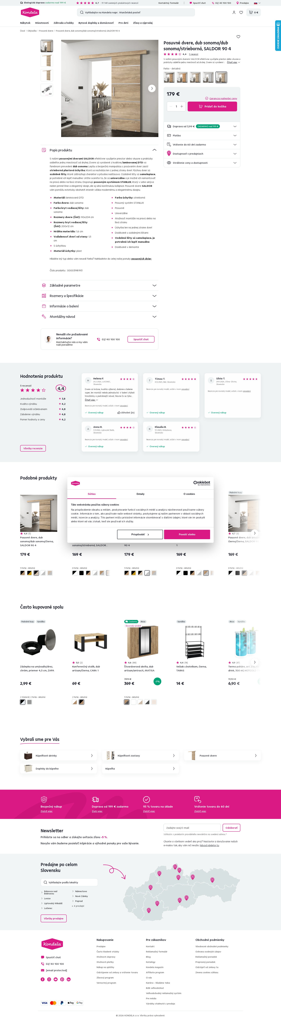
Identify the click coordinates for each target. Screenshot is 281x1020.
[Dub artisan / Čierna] (169, 77)
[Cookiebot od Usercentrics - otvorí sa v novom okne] (196, 483)
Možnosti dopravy (106, 956)
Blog (148, 956)
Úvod (22, 30)
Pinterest (62, 979)
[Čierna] (29, 702)
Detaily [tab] (141, 494)
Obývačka (32, 30)
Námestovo (81, 891)
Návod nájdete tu (209, 845)
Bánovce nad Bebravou (50, 892)
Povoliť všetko (187, 534)
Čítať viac (90, 400)
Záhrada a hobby (64, 22)
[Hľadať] (81, 12)
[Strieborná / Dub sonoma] (221, 77)
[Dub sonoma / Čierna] (195, 77)
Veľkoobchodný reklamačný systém (163, 993)
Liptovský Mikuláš (53, 903)
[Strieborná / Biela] (208, 77)
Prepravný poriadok (205, 962)
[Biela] (133, 702)
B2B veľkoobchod (155, 988)
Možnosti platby (105, 962)
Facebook (43, 979)
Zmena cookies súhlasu (206, 972)
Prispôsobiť (138, 534)
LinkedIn (69, 979)
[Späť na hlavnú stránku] (30, 12)
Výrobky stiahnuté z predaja (160, 1003)
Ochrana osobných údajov (208, 951)
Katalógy (150, 962)
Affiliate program (155, 972)
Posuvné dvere (46, 30)
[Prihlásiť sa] (234, 12)
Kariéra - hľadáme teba (158, 982)
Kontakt (150, 946)
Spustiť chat (199, 3)
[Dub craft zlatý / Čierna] (182, 77)
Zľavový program (105, 977)
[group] (109, 88)
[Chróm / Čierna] (22, 702)
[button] (202, 126)
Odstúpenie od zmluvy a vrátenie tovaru (117, 972)
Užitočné (128, 412)
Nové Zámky (81, 896)
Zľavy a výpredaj (143, 22)
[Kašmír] (154, 702)
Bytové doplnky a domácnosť (96, 22)
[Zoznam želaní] (241, 12)
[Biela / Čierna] (74, 573)
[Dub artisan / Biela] (74, 702)
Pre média (151, 998)
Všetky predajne (53, 918)
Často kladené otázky (108, 951)
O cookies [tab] (189, 494)
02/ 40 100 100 (223, 3)
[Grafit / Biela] (147, 702)
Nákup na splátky (105, 967)
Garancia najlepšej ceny (223, 98)
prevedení (124, 405)
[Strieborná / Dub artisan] (102, 573)
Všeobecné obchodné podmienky (211, 946)
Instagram (49, 979)
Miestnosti (42, 22)
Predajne (244, 3)
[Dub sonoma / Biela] (140, 702)
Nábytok (25, 22)
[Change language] (257, 3)
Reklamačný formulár (156, 951)
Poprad (79, 901)
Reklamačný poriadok (206, 956)
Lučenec (48, 908)
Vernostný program (106, 982)
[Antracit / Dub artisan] (126, 702)
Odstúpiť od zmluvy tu (206, 967)
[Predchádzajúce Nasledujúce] (38, 513)
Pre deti (123, 22)
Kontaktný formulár (169, 3)
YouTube (56, 979)
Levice (47, 898)
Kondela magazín (154, 967)
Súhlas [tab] (92, 494)
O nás (149, 977)
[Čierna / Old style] (81, 573)
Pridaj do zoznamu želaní (238, 37)
